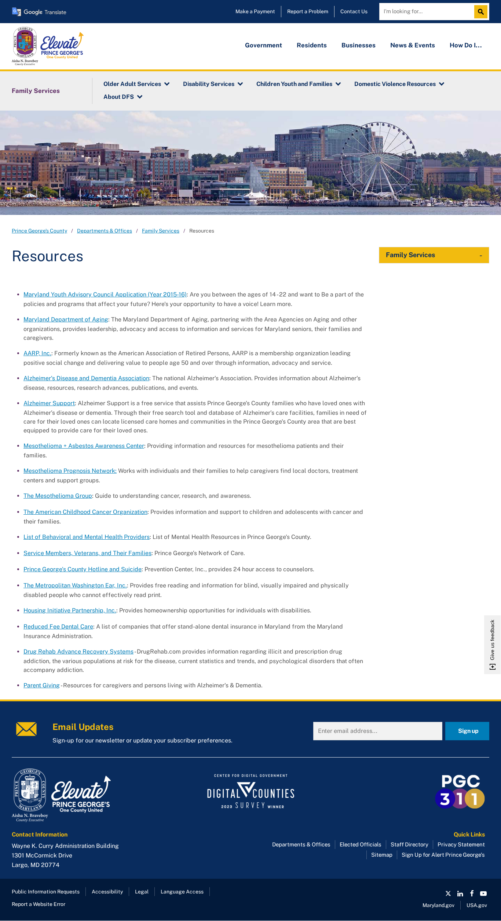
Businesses (358, 45)
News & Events (412, 45)
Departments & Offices (104, 231)
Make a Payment (255, 11)
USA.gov (477, 905)
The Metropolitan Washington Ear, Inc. (75, 585)
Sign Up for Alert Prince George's (443, 855)
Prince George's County (39, 231)
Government (263, 45)
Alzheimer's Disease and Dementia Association (86, 378)
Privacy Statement (461, 844)
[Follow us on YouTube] (483, 893)
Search (482, 11)
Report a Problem (307, 11)
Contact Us (353, 11)
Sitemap (381, 855)
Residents (312, 45)
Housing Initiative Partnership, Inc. (69, 610)
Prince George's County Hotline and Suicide (82, 569)
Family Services (36, 90)
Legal (142, 892)
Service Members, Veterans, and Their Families (87, 553)
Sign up (468, 730)
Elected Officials (360, 844)
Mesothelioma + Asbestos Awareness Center (83, 445)
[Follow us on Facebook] (472, 893)
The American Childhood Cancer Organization (85, 511)
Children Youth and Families (294, 83)
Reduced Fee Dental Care (58, 626)
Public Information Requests (46, 892)
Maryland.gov (438, 905)
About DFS (118, 96)
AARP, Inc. (37, 353)
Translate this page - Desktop (39, 11)
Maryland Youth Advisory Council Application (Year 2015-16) (105, 294)
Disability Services (208, 83)
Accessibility (107, 892)
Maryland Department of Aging (65, 319)
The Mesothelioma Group (57, 495)
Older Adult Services (132, 83)
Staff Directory (409, 844)
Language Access (182, 892)
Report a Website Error (38, 904)
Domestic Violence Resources (395, 83)
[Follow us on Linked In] (460, 893)
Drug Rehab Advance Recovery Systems (78, 651)
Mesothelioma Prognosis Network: (70, 470)
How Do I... (466, 45)
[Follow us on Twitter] (448, 893)
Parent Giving (41, 685)
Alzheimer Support (49, 403)
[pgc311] (87, 795)
